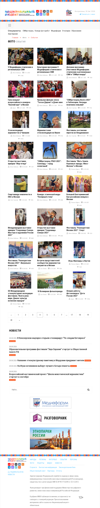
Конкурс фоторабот (42, 31)
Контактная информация (48, 467)
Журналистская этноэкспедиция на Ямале (48, 131)
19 (88, 315)
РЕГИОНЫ (42, 459)
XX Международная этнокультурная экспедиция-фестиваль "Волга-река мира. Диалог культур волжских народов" (20, 296)
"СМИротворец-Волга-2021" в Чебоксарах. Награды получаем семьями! (78, 102)
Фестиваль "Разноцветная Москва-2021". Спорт (78, 229)
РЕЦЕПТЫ (40, 463)
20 (11, 320)
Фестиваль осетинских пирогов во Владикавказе (77, 131)
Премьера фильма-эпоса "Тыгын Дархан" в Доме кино (50, 101)
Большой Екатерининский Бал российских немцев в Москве (77, 196)
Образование (76, 31)
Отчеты (59, 471)
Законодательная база (67, 467)
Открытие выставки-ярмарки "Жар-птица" (17, 162)
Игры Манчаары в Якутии (79, 261)
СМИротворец (28, 31)
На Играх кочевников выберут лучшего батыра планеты (43, 366)
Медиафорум (56, 31)
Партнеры (51, 471)
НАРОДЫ (33, 459)
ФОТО (32, 463)
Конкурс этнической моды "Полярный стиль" (48, 195)
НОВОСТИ (58, 463)
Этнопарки (66, 31)
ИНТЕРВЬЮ (53, 459)
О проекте (33, 467)
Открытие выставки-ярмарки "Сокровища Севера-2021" (46, 230)
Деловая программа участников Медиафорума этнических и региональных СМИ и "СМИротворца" (78, 71)
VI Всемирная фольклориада (50, 291)
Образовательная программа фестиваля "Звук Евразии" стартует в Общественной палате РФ (48, 350)
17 (72, 315)
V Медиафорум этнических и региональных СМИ (20, 68)
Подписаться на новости (15, 473)
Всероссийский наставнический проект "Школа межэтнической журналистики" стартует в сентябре (46, 375)
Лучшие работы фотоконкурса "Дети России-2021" (75, 293)
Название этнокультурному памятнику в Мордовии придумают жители (50, 360)
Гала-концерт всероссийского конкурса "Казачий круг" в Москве (19, 102)
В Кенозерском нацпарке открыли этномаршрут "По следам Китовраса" (51, 338)
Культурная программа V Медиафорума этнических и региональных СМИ (49, 69)
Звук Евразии (13, 34)
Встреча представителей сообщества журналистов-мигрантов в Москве (49, 263)
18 (80, 315)
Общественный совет (38, 471)
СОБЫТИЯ (63, 459)
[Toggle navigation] (9, 25)
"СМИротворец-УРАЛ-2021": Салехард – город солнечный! (49, 163)
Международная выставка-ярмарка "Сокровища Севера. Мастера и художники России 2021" (21, 231)
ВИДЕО (49, 463)
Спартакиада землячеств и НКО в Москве (20, 195)
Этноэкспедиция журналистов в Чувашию (18, 131)
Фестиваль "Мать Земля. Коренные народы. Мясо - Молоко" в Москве (77, 163)
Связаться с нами (88, 14)
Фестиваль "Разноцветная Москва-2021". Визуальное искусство (19, 263)
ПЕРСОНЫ (73, 459)
